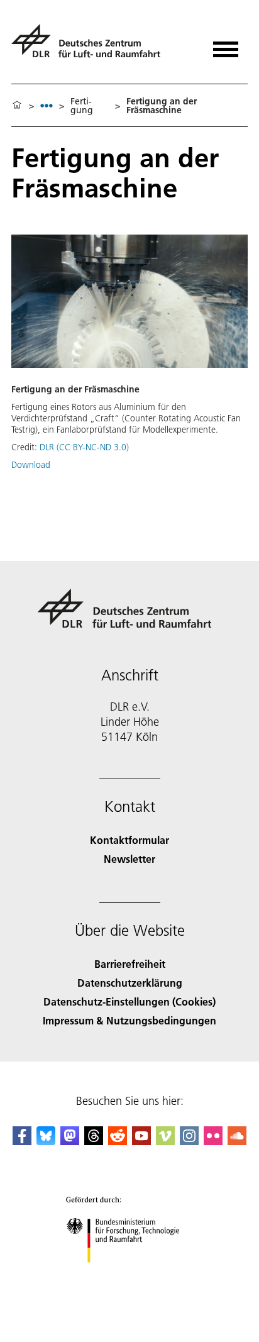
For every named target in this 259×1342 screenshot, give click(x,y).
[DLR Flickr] (213, 1141)
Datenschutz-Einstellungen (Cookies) (129, 1001)
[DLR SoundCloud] (237, 1141)
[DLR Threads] (93, 1141)
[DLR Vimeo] (165, 1141)
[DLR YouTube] (141, 1141)
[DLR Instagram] (189, 1141)
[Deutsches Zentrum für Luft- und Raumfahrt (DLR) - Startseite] (90, 46)
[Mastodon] (69, 1141)
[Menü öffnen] (226, 45)
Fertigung (81, 105)
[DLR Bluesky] (45, 1141)
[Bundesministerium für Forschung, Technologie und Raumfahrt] (130, 1275)
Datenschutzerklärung (129, 982)
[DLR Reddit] (117, 1141)
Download (30, 464)
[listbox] (46, 105)
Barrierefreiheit (129, 963)
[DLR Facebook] (22, 1141)
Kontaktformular (129, 839)
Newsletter (129, 858)
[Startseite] (17, 105)
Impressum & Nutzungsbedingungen (129, 1020)
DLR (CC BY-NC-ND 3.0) (84, 447)
